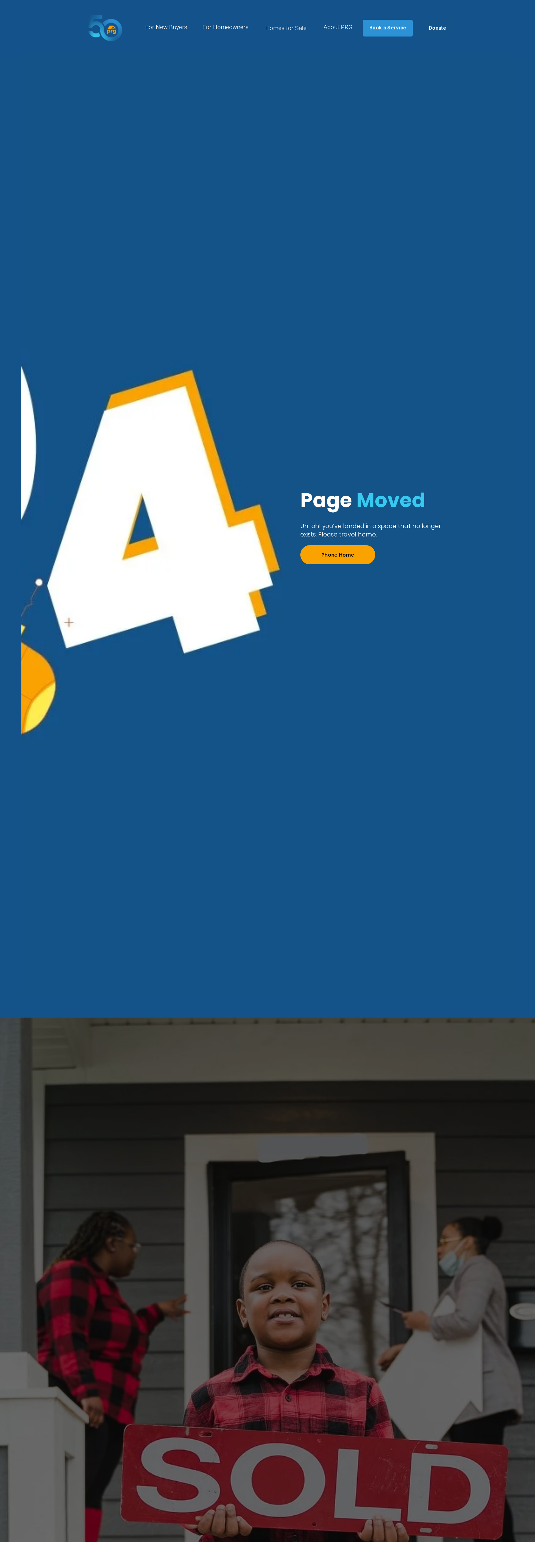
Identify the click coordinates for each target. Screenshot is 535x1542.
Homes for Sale (286, 28)
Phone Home (337, 554)
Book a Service (387, 28)
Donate (437, 28)
